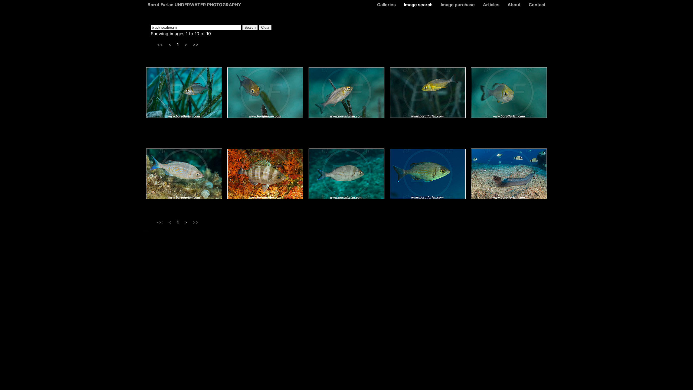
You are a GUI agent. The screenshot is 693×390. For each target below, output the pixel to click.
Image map (145, 230)
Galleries (386, 4)
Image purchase (458, 4)
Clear (265, 27)
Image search (418, 4)
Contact (537, 4)
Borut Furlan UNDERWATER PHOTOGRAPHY (194, 4)
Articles (491, 4)
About (514, 4)
